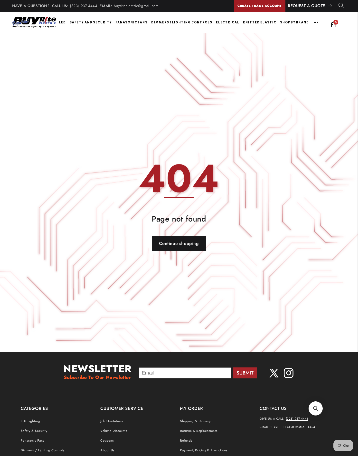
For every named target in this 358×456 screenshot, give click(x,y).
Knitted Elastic (259, 22)
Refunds (186, 440)
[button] (316, 408)
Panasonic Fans (132, 22)
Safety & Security (34, 430)
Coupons (107, 440)
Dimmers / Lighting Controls (181, 22)
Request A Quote (306, 6)
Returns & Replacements (198, 430)
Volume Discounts (113, 430)
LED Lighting (30, 421)
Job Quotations (111, 421)
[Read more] (316, 22)
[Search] (341, 6)
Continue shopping (179, 243)
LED (62, 22)
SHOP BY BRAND (294, 22)
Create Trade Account (259, 5)
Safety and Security (91, 22)
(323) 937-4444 (83, 6)
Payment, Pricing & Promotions (203, 450)
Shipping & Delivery (195, 421)
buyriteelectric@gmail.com (136, 6)
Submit (245, 372)
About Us (107, 450)
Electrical (227, 22)
